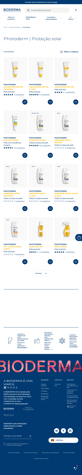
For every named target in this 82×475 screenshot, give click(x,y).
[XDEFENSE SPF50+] (41, 122)
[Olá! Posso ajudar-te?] (75, 468)
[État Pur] (9, 415)
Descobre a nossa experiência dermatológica (22, 345)
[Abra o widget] (78, 237)
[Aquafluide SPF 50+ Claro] (41, 69)
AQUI (55, 2)
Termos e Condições (14, 452)
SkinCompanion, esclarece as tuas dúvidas (72, 401)
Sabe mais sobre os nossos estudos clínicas (47, 346)
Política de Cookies (69, 452)
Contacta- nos (58, 385)
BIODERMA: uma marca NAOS (45, 398)
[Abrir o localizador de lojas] (75, 10)
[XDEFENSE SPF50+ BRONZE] (66, 122)
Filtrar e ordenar (71, 52)
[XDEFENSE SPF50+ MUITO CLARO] (66, 176)
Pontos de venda (72, 406)
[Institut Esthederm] (28, 409)
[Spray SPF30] (66, 229)
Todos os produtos (44, 385)
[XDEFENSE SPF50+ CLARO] (41, 176)
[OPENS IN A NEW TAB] (10, 387)
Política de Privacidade (14, 445)
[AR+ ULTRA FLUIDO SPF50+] (15, 229)
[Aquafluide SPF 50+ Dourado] (15, 69)
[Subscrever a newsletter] (30, 436)
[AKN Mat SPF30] (15, 122)
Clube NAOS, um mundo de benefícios (72, 391)
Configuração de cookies (41, 458)
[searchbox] (50, 10)
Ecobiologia (44, 393)
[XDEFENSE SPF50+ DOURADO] (15, 176)
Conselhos (44, 391)
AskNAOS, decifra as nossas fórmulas (72, 396)
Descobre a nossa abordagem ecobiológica (73, 344)
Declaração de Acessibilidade (50, 452)
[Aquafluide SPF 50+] (66, 69)
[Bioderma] (9, 409)
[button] (45, 390)
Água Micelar (45, 388)
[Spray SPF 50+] (41, 229)
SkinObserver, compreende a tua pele (72, 385)
